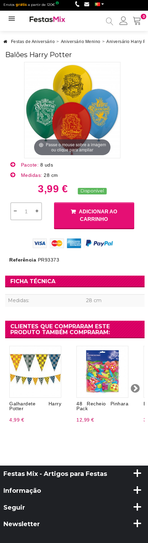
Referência (22, 260)
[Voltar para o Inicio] (5, 43)
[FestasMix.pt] (47, 19)
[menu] (123, 21)
